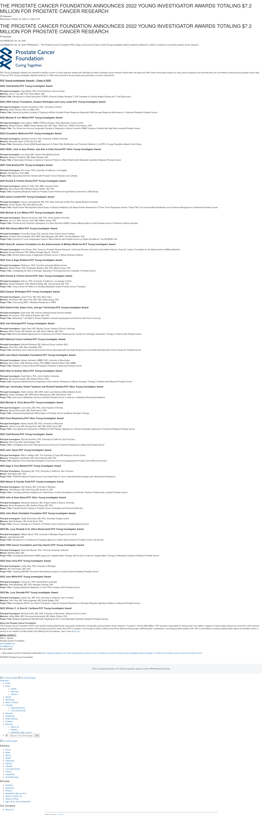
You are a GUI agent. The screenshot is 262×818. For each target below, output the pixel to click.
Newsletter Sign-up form (21, 732)
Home (8, 683)
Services (9, 724)
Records (9, 713)
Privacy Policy (61, 814)
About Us (15, 726)
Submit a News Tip (13, 796)
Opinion (14, 694)
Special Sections (18, 707)
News (7, 686)
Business (15, 691)
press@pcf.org (6, 646)
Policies (14, 729)
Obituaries (9, 699)
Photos (8, 771)
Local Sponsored (18, 710)
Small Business (12, 777)
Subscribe (4, 680)
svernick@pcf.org (7, 643)
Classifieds (10, 716)
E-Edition (9, 721)
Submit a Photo (12, 798)
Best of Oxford (11, 702)
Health (14, 688)
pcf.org (77, 631)
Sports (8, 696)
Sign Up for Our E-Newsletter (18, 801)
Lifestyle (9, 705)
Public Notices (11, 718)
